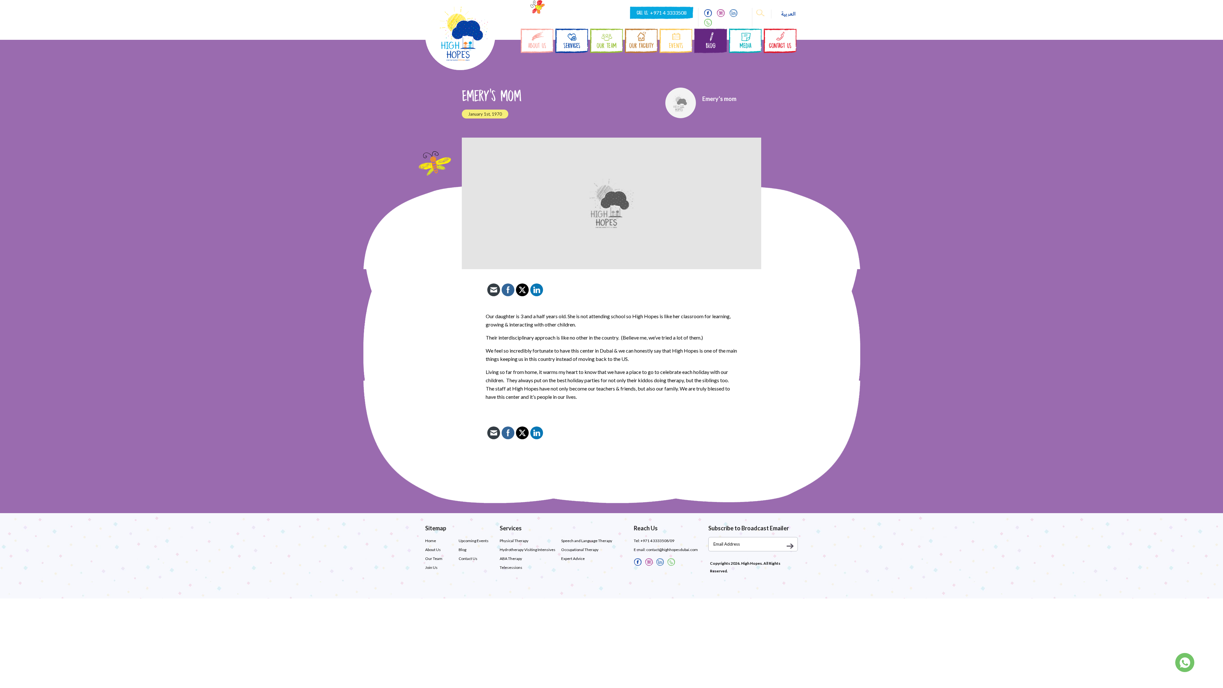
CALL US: (662, 13)
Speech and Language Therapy (586, 540)
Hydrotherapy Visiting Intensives (527, 549)
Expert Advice (573, 558)
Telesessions (511, 567)
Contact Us (468, 558)
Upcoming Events (474, 540)
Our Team (433, 558)
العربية (788, 14)
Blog (462, 549)
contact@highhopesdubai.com (672, 549)
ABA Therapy (511, 558)
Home (430, 540)
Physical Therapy (514, 540)
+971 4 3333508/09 (657, 540)
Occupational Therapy (579, 549)
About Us (433, 549)
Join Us (431, 567)
